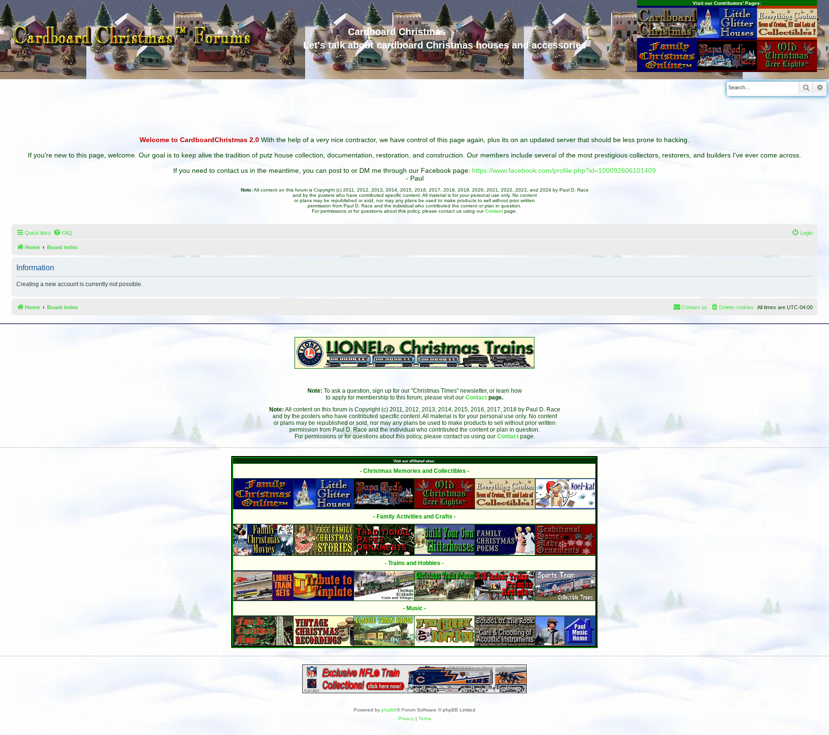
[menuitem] (62, 233)
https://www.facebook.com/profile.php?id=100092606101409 (564, 170)
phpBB (389, 709)
